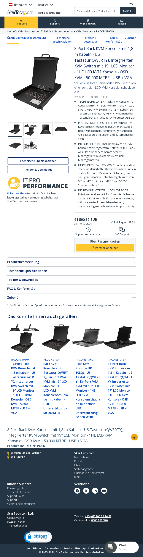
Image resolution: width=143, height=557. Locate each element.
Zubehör (130, 38)
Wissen (122, 23)
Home (11, 31)
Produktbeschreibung (33, 38)
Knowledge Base (17, 488)
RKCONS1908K (105, 31)
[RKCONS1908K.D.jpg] (61, 129)
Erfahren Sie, (15, 193)
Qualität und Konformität (89, 473)
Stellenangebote (84, 469)
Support (55, 23)
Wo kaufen (18, 456)
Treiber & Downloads (90, 39)
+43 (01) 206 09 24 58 (98, 516)
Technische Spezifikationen (62, 39)
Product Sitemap (75, 548)
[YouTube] (104, 491)
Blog (77, 477)
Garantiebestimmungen (21, 504)
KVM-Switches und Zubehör (34, 31)
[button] (38, 537)
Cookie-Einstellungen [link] (102, 548)
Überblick (13, 38)
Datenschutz (53, 548)
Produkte (21, 23)
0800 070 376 (99, 520)
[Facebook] (77, 491)
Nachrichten (81, 457)
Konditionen (34, 548)
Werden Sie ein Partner (26, 453)
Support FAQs (15, 496)
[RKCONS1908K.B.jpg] (30, 129)
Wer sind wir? (88, 23)
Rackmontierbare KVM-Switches (73, 31)
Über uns (79, 465)
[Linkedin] (95, 491)
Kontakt (79, 461)
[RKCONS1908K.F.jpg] (30, 145)
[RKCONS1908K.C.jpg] (46, 129)
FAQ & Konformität (114, 39)
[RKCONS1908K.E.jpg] (15, 145)
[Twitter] (86, 491)
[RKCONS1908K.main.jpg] (15, 129)
